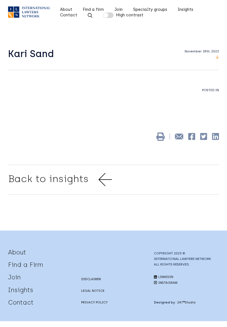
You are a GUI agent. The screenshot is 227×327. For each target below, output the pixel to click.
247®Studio (186, 302)
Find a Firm (25, 264)
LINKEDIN (165, 277)
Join (118, 9)
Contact (68, 14)
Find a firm (93, 9)
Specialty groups (150, 9)
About (66, 9)
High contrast (129, 14)
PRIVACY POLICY (94, 302)
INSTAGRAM (167, 283)
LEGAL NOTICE (92, 291)
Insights (185, 9)
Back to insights (48, 179)
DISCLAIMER (91, 279)
